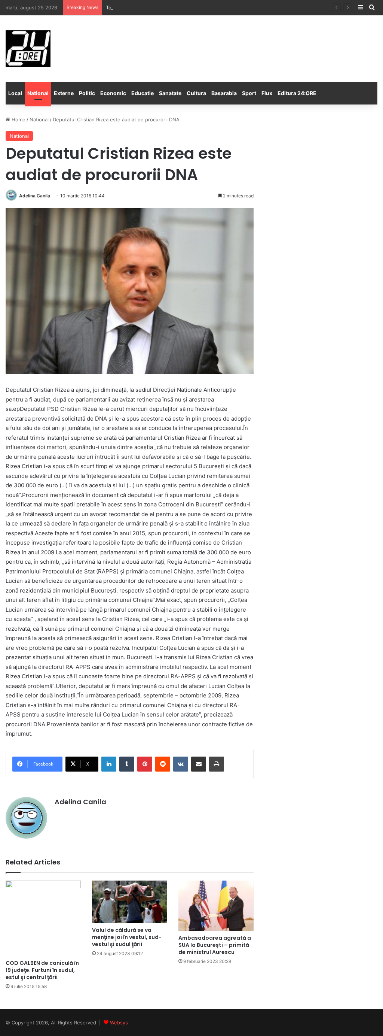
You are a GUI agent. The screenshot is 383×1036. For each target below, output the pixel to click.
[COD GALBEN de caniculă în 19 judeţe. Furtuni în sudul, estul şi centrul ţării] (43, 918)
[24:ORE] (28, 48)
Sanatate (170, 93)
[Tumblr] (126, 764)
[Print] (216, 764)
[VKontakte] (180, 764)
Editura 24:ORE (297, 93)
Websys (119, 1023)
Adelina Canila (34, 196)
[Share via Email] (198, 764)
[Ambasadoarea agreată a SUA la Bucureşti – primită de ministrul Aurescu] (216, 906)
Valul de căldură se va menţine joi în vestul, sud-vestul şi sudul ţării (127, 937)
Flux (266, 93)
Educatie (142, 93)
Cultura (196, 93)
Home (17, 119)
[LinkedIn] (108, 764)
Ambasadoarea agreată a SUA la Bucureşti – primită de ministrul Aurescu (214, 945)
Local (15, 93)
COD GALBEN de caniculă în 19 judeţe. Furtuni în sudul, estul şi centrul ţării (42, 970)
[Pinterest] (144, 764)
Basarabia (224, 93)
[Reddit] (162, 764)
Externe (64, 93)
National (38, 93)
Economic (113, 93)
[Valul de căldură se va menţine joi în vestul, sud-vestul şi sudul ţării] (129, 902)
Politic (87, 93)
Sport (249, 93)
